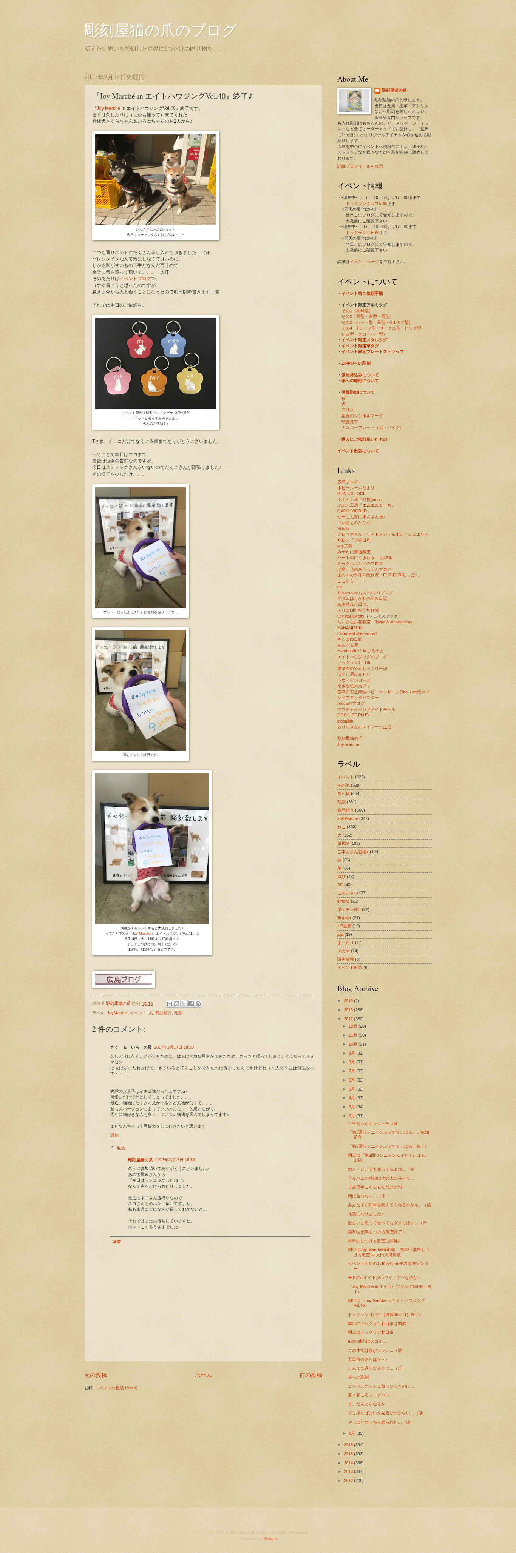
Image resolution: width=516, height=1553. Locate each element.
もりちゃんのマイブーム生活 (364, 726)
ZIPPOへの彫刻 (356, 363)
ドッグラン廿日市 (362, 232)
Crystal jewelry (351, 616)
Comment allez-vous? (357, 633)
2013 (349, 1471)
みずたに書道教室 (354, 552)
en (339, 586)
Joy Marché (109, 108)
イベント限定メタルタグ (364, 339)
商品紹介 (163, 1013)
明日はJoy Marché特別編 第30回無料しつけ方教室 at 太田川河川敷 (388, 1252)
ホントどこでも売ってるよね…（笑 (381, 1169)
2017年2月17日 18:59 (175, 1159)
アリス (347, 410)
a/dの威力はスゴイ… (367, 1341)
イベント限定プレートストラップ (372, 351)
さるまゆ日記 (349, 639)
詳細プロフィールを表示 (360, 166)
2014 (349, 1463)
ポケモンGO (349, 909)
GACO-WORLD (352, 510)
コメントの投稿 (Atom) (116, 1387)
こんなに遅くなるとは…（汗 (375, 1368)
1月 (352, 1433)
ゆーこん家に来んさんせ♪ (361, 517)
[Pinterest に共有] (198, 1004)
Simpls (343, 528)
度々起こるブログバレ (368, 1395)
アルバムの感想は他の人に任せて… (381, 1178)
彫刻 (178, 1013)
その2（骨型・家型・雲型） (367, 316)
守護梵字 (349, 421)
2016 (349, 1444)
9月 (352, 1053)
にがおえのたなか (354, 522)
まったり (345, 942)
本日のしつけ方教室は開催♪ (374, 1241)
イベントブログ (135, 278)
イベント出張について (358, 450)
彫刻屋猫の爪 (119, 1003)
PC (340, 885)
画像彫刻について (358, 392)
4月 (352, 1097)
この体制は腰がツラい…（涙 (375, 1350)
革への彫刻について (360, 380)
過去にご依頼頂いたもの (364, 439)
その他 (343, 785)
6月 (352, 1080)
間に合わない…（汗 (366, 1196)
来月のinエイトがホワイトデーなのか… (385, 1277)
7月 (352, 1071)
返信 (114, 1135)
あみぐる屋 (347, 645)
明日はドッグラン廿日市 (371, 1332)
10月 (353, 1044)
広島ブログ (347, 481)
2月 (352, 1116)
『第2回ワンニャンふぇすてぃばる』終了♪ (387, 1146)
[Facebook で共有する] (191, 1004)
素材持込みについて (360, 375)
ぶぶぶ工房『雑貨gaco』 (360, 499)
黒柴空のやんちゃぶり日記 (362, 668)
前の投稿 (311, 1375)
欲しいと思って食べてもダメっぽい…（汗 (387, 1222)
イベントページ (364, 261)
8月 (352, 1062)
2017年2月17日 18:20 (174, 1047)
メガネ (343, 951)
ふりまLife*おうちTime (358, 610)
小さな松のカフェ (354, 686)
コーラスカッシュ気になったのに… (381, 1386)
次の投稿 (95, 1375)
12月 (353, 1026)
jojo (340, 934)
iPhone (343, 901)
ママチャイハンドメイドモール (366, 709)
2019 (349, 1000)
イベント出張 (349, 967)
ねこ (341, 826)
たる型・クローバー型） (364, 334)
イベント (138, 1013)
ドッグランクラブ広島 (366, 203)
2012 (349, 1480)
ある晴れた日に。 (354, 604)
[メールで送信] (169, 1004)
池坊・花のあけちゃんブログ (364, 569)
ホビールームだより (356, 487)
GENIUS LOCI (350, 493)
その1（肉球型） (357, 310)
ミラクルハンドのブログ (360, 563)
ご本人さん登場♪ (353, 851)
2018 (349, 1010)
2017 (349, 1019)
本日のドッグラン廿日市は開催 (377, 1323)
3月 (352, 1107)
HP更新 (344, 926)
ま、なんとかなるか (366, 1404)
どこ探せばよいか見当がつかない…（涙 (385, 1413)
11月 (353, 1035)
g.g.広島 (344, 546)
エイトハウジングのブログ (362, 657)
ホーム (203, 1375)
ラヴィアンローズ (354, 680)
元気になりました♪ (365, 1213)
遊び (341, 876)
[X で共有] (184, 1004)
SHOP (343, 843)
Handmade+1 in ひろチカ (360, 651)
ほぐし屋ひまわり (354, 674)
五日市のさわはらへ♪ (368, 1359)
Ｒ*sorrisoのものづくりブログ (365, 592)
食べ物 (343, 793)
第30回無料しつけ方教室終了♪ (376, 1231)
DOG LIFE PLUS (353, 715)
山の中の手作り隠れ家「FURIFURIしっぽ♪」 (379, 575)
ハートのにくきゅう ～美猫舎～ (367, 557)
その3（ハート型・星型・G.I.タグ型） (377, 322)
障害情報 (345, 959)
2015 (349, 1453)
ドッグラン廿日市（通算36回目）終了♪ (384, 1314)
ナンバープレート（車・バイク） (372, 427)
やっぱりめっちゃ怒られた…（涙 (379, 1422)
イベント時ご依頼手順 (362, 293)
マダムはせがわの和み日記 (362, 598)
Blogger (344, 917)
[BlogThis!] (177, 1004)
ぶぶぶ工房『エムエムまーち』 (366, 505)
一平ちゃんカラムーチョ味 (373, 1123)
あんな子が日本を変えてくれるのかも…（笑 (389, 1205)
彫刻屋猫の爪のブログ (160, 30)
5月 (352, 1089)
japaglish (345, 721)
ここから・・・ (351, 581)
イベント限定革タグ (360, 346)
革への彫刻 (358, 1377)
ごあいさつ (347, 893)
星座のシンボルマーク (362, 415)
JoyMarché (117, 1013)
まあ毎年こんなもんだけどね (375, 1187)
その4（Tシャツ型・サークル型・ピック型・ (383, 328)
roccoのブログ (351, 703)
